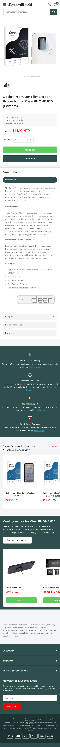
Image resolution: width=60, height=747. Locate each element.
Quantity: (7, 139)
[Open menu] (4, 4)
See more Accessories (17, 540)
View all (53, 446)
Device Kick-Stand (13, 587)
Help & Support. (39, 410)
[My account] (49, 4)
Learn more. (35, 367)
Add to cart (30, 149)
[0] (55, 4)
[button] (30, 180)
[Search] (53, 12)
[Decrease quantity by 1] (16, 139)
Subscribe (11, 706)
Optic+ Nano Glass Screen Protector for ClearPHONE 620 (21, 494)
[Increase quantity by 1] (30, 139)
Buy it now (30, 158)
